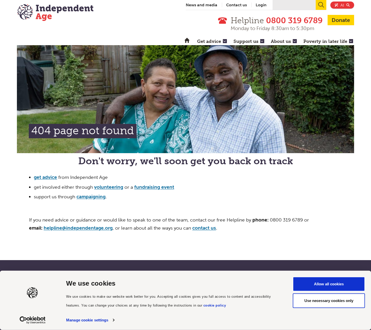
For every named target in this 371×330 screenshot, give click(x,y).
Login (261, 5)
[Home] (55, 13)
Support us (245, 41)
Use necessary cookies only (328, 300)
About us (281, 41)
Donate (341, 20)
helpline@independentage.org (78, 228)
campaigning (90, 197)
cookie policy (214, 305)
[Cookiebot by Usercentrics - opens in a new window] (33, 320)
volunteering (108, 187)
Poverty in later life (325, 41)
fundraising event (154, 187)
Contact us (236, 5)
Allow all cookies (329, 284)
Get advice (209, 41)
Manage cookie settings (87, 320)
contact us (204, 228)
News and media (201, 5)
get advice (45, 177)
